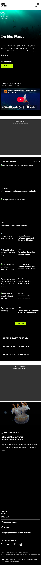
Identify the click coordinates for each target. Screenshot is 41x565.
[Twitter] (15, 544)
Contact (6, 517)
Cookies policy (32, 559)
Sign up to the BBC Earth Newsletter (17, 533)
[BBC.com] (4, 512)
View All (36, 162)
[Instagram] (21, 544)
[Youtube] (8, 544)
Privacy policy (21, 559)
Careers (6, 527)
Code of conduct (6, 562)
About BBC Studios (10, 522)
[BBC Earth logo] (4, 5)
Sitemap (16, 562)
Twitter (8, 66)
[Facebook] (2, 544)
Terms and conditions (8, 559)
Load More (20, 323)
